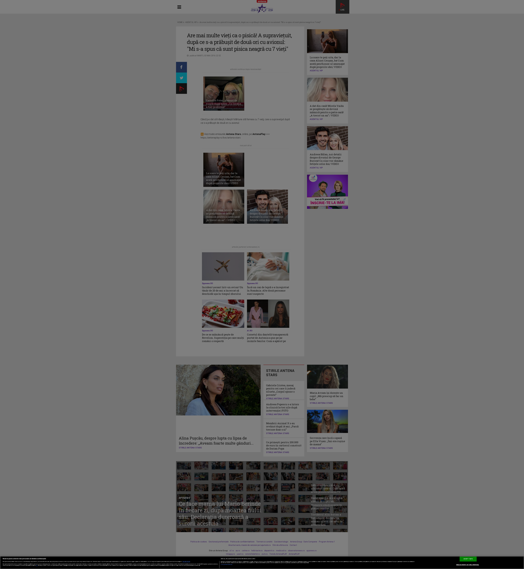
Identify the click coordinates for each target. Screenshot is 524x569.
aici (36, 565)
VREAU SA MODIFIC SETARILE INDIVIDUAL (467, 564)
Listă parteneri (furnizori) (226, 564)
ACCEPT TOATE (468, 559)
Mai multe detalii (186, 561)
